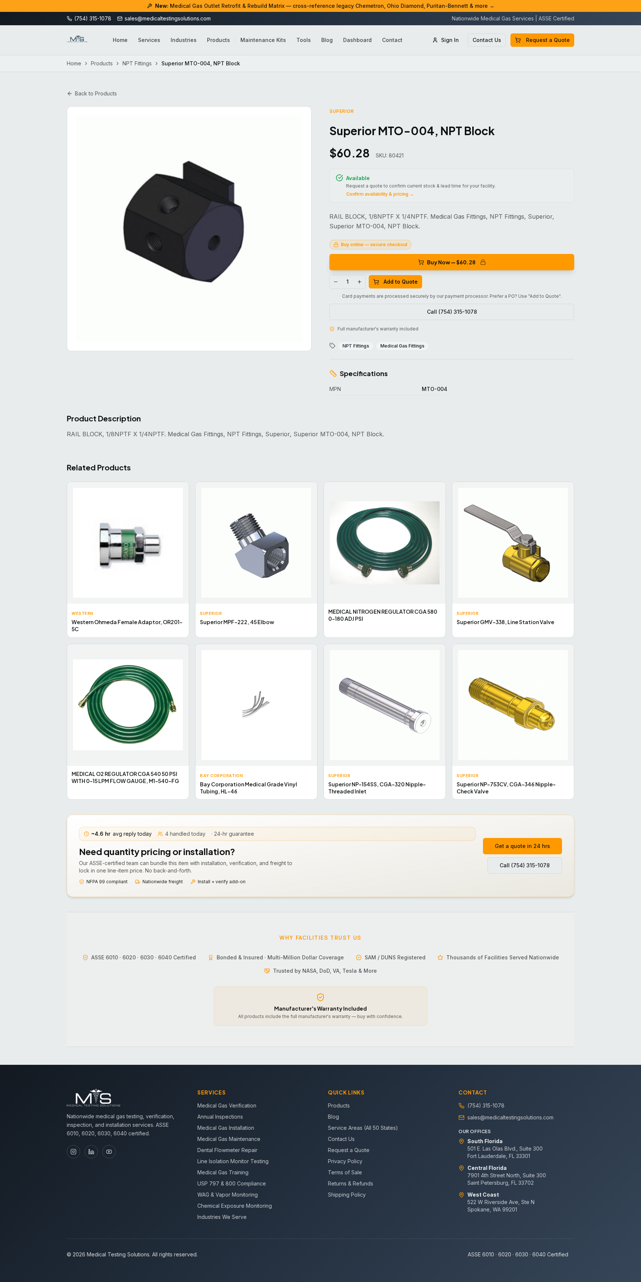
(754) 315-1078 (485, 1105)
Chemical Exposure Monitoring (234, 1206)
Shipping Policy (347, 1194)
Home (120, 40)
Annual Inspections (220, 1116)
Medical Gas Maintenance (228, 1139)
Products (218, 40)
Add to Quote (401, 281)
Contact (392, 40)
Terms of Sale (345, 1172)
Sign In (450, 40)
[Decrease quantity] (336, 281)
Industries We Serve (222, 1217)
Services (149, 40)
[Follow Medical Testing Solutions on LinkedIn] (91, 1151)
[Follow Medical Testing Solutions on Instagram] (73, 1151)
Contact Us (487, 40)
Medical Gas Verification (226, 1105)
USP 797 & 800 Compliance (231, 1183)
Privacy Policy (345, 1161)
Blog (327, 40)
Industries (184, 40)
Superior (341, 111)
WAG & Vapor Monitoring (227, 1194)
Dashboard (357, 40)
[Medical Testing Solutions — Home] (77, 40)
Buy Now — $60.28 (451, 262)
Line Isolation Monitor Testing (233, 1161)
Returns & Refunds (350, 1183)
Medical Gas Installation (225, 1128)
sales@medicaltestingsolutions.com (510, 1117)
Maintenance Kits (263, 40)
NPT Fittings (137, 63)
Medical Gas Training (223, 1172)
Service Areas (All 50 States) (363, 1128)
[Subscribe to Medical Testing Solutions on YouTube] (109, 1151)
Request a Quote (548, 40)
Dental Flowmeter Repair (227, 1150)
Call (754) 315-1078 (452, 312)
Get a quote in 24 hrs (522, 846)
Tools (303, 40)
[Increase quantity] (359, 281)
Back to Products (96, 93)
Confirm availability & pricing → (380, 194)
